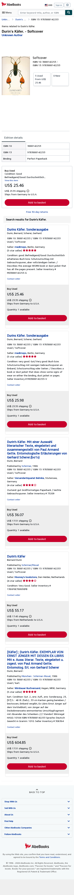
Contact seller (13, 278)
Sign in (59, 5)
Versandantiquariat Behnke (29, 477)
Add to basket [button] (37, 202)
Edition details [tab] (13, 137)
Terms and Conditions (49, 857)
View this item (11, 180)
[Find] (68, 12)
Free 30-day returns (37, 211)
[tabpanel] (36, 152)
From (40, 79)
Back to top (37, 792)
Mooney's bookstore (26, 576)
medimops (20, 246)
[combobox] (41, 12)
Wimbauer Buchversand (27, 688)
